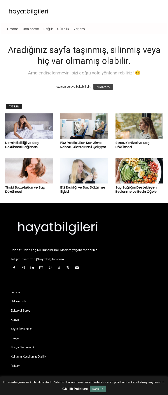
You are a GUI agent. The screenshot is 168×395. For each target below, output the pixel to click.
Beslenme (31, 28)
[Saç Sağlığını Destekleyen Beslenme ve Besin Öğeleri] (139, 170)
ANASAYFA (103, 86)
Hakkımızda (18, 301)
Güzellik (63, 28)
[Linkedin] (33, 268)
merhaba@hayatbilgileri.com (43, 259)
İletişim (15, 292)
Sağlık (48, 28)
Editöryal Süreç (20, 310)
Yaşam (79, 28)
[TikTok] (60, 268)
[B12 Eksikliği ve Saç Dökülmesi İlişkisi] (84, 170)
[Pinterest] (51, 268)
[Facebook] (15, 268)
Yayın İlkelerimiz (21, 329)
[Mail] (42, 268)
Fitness (13, 28)
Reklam (15, 365)
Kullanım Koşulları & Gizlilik (28, 356)
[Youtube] (78, 268)
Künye (15, 319)
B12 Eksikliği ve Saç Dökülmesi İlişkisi (83, 189)
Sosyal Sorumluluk (23, 347)
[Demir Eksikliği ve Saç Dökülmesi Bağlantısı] (29, 126)
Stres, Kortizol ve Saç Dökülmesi (132, 144)
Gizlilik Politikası (75, 389)
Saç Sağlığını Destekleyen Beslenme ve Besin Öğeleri (137, 189)
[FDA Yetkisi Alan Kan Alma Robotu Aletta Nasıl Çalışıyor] (84, 126)
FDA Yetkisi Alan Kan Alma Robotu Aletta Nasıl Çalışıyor (83, 144)
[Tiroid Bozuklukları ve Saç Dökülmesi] (29, 170)
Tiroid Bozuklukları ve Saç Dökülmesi (25, 189)
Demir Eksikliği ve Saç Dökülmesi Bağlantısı (21, 144)
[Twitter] (69, 268)
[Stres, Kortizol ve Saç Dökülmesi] (139, 126)
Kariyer (15, 338)
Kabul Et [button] (97, 389)
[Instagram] (24, 268)
